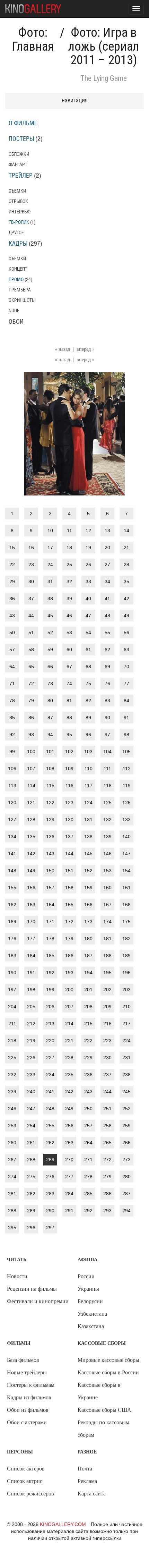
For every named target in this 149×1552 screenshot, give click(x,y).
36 (12, 598)
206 (50, 1006)
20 (107, 547)
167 (107, 904)
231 (126, 1057)
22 (12, 564)
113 (12, 785)
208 (88, 1006)
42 (126, 598)
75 (88, 683)
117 (89, 785)
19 (88, 547)
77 (126, 683)
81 (69, 700)
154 (126, 870)
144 (69, 853)
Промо (16, 279)
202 (107, 989)
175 (126, 921)
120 (12, 802)
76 (107, 683)
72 (31, 683)
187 (88, 955)
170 (31, 921)
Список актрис (24, 1481)
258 (107, 1125)
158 (69, 887)
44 (31, 615)
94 (50, 734)
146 (107, 853)
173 (88, 921)
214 (69, 1023)
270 (69, 1159)
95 (69, 734)
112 (127, 768)
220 (50, 1040)
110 (89, 768)
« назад (62, 349)
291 (69, 1210)
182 (126, 938)
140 (126, 836)
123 (69, 802)
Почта (85, 1469)
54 (88, 632)
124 (88, 802)
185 (50, 955)
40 (88, 598)
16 (31, 547)
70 (126, 666)
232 (12, 1074)
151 (69, 870)
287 (126, 1193)
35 (126, 581)
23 (31, 564)
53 (69, 632)
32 (69, 581)
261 (31, 1142)
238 (126, 1074)
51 (31, 632)
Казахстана (91, 1326)
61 (88, 649)
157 (50, 887)
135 (31, 836)
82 (88, 700)
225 (12, 1057)
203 (126, 989)
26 (88, 564)
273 (126, 1159)
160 (107, 887)
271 (88, 1159)
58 (31, 649)
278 (88, 1176)
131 (88, 819)
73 (50, 683)
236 (88, 1074)
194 (88, 972)
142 (31, 853)
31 (50, 581)
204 (12, 1006)
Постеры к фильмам (30, 1385)
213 (50, 1023)
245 (126, 1091)
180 (88, 938)
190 (12, 972)
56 (126, 632)
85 (12, 717)
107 (31, 768)
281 (12, 1193)
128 (31, 819)
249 (69, 1108)
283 (50, 1193)
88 (69, 717)
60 (69, 649)
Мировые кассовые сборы (108, 1360)
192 (50, 972)
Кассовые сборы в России (108, 1372)
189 (126, 955)
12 (88, 530)
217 (126, 1023)
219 (31, 1040)
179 (69, 938)
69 (107, 666)
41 (107, 598)
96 (88, 734)
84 (126, 700)
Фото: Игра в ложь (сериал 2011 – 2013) (103, 46)
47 (88, 615)
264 (88, 1142)
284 (69, 1193)
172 (69, 921)
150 (50, 870)
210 (126, 1006)
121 (31, 802)
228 (69, 1057)
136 (50, 836)
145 (88, 853)
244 (107, 1091)
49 (126, 615)
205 (31, 1006)
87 (50, 717)
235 (69, 1074)
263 (69, 1142)
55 (107, 632)
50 (12, 632)
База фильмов (23, 1360)
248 (50, 1108)
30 (31, 581)
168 (126, 904)
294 (126, 1210)
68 (88, 666)
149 (31, 870)
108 (50, 768)
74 (69, 683)
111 (107, 768)
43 (12, 615)
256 (69, 1125)
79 (31, 700)
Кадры (18, 244)
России (86, 1276)
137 (69, 836)
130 (69, 819)
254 (31, 1125)
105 (126, 751)
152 (88, 870)
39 (69, 598)
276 (50, 1176)
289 (31, 1210)
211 (12, 1023)
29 (12, 581)
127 (12, 819)
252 (126, 1108)
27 (107, 564)
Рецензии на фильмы (32, 1289)
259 (126, 1125)
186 (69, 955)
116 (69, 785)
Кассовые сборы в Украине (99, 1391)
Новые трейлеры (27, 1372)
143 (50, 853)
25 (69, 564)
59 (50, 649)
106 (12, 768)
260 (12, 1142)
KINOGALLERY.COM (63, 1524)
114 (31, 785)
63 (126, 649)
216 (107, 1023)
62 (107, 649)
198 (31, 989)
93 (31, 734)
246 (12, 1108)
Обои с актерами (27, 1422)
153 (107, 870)
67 (69, 666)
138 (88, 836)
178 (50, 938)
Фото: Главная (33, 39)
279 (107, 1176)
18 (69, 547)
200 (69, 989)
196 (126, 972)
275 (31, 1176)
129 (50, 819)
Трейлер (21, 176)
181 (107, 938)
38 (50, 598)
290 (50, 1210)
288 (12, 1210)
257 (88, 1125)
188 (107, 955)
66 (50, 666)
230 (107, 1057)
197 (12, 989)
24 (50, 564)
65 (31, 666)
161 (126, 887)
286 (107, 1193)
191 (31, 972)
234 (50, 1074)
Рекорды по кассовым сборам (103, 1428)
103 (88, 751)
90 (107, 717)
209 (107, 1006)
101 (50, 751)
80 (50, 700)
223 (107, 1040)
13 (107, 530)
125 (107, 802)
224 (126, 1040)
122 (50, 802)
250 (88, 1108)
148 (12, 870)
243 (88, 1091)
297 (50, 1227)
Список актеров (26, 1469)
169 (12, 921)
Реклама (87, 1481)
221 (69, 1040)
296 (31, 1227)
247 (31, 1108)
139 (107, 836)
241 (50, 1091)
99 (12, 751)
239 (12, 1091)
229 (88, 1057)
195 (107, 972)
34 (107, 581)
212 (31, 1023)
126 (126, 802)
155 (12, 887)
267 (12, 1159)
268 (31, 1159)
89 (88, 717)
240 (31, 1091)
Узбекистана (92, 1314)
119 (127, 785)
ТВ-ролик (19, 222)
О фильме (23, 123)
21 (126, 547)
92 (12, 734)
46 (69, 615)
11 (69, 530)
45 (50, 615)
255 (50, 1125)
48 (107, 615)
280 (126, 1176)
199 (50, 989)
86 (31, 717)
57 (12, 649)
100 (31, 751)
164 (50, 904)
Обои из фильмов (28, 1410)
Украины (88, 1289)
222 (88, 1040)
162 (12, 904)
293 (107, 1210)
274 (12, 1176)
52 (50, 632)
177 (31, 938)
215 (88, 1023)
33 (88, 581)
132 (107, 819)
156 (31, 887)
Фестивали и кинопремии (38, 1301)
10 (50, 530)
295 (12, 1227)
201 (88, 989)
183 (12, 955)
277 (69, 1176)
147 (126, 853)
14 (126, 530)
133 (126, 819)
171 (50, 921)
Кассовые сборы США (104, 1410)
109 (69, 768)
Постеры (21, 139)
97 (107, 734)
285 (88, 1193)
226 (31, 1057)
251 (107, 1108)
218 (12, 1040)
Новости (17, 1276)
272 (107, 1159)
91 (126, 717)
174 (107, 921)
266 (126, 1142)
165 (69, 904)
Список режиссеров (30, 1493)
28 (126, 564)
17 (50, 547)
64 (12, 666)
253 (12, 1125)
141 (12, 853)
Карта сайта (92, 1493)
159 (88, 887)
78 (12, 700)
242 (69, 1091)
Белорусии (90, 1301)
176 (12, 938)
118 (108, 785)
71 (12, 683)
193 (69, 972)
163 (31, 904)
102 (69, 751)
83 (107, 700)
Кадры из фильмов (29, 1397)
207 (69, 1006)
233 (31, 1074)
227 (50, 1057)
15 (12, 547)
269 (50, 1159)
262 (50, 1142)
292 (88, 1210)
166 (88, 904)
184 (31, 955)
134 (12, 836)
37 (31, 598)
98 (126, 734)
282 (31, 1193)
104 (107, 751)
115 (50, 785)
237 (107, 1074)
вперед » (86, 349)
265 (107, 1142)
